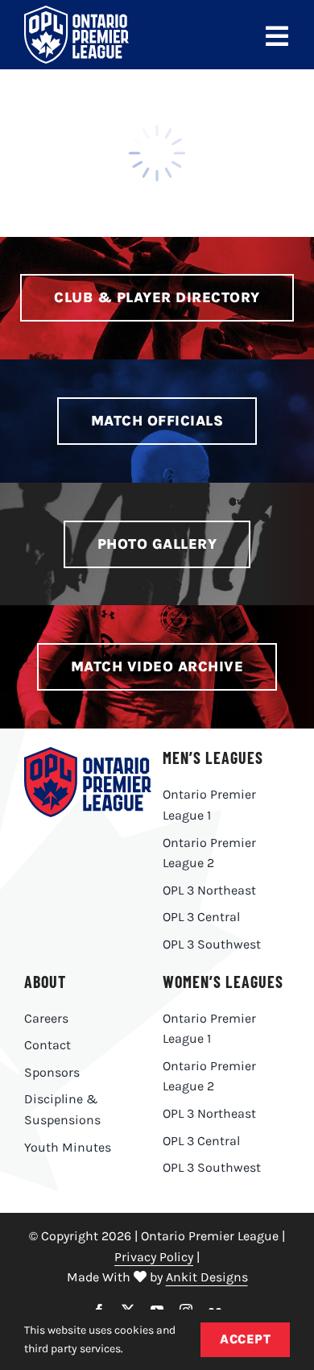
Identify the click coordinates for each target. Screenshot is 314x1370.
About (45, 981)
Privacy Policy (153, 1256)
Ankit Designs (207, 1277)
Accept (245, 1339)
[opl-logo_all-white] (76, 11)
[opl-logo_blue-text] (87, 753)
